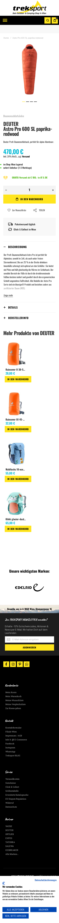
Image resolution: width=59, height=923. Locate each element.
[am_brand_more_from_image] (16, 354)
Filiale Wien (11, 731)
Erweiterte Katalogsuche (16, 794)
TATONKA (10, 842)
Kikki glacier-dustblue (16, 519)
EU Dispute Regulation (15, 798)
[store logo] (29, 8)
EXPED (8, 838)
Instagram (10, 747)
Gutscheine (10, 782)
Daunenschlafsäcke (13, 116)
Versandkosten (12, 779)
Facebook (9, 743)
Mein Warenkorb (13, 696)
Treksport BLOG (12, 755)
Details (13, 307)
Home (6, 38)
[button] (24, 101)
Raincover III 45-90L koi (16, 419)
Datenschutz (11, 806)
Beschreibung (17, 247)
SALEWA (9, 846)
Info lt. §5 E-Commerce (16, 739)
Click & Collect (12, 786)
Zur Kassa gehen (13, 708)
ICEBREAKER (11, 850)
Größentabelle (12, 790)
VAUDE (8, 826)
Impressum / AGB (13, 735)
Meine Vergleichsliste (15, 704)
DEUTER (11, 123)
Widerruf (9, 802)
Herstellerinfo (18, 318)
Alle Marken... (12, 854)
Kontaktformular (13, 727)
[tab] (29, 247)
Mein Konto (11, 692)
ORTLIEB (9, 834)
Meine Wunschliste (14, 700)
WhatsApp (10, 751)
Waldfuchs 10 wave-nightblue (16, 469)
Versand (26, 156)
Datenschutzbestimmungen (46, 880)
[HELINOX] (29, 588)
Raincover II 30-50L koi (16, 369)
